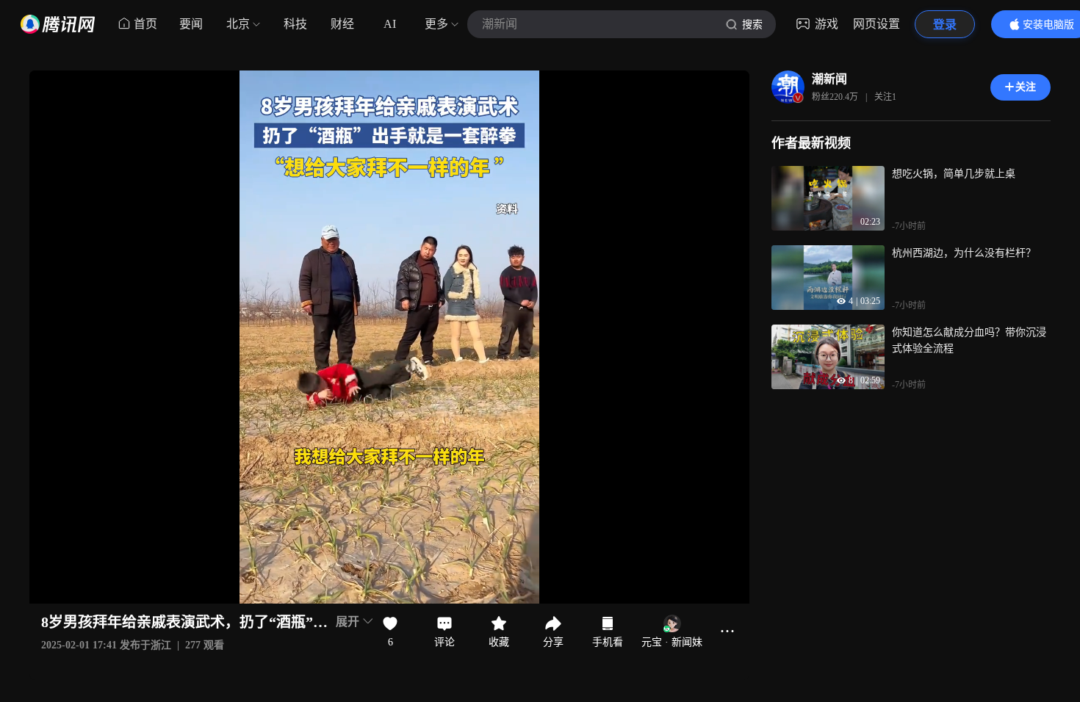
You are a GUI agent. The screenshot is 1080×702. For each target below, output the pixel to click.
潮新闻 (829, 79)
